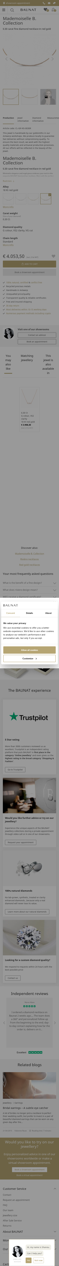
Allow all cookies (29, 650)
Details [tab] (29, 613)
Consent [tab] (10, 613)
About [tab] (48, 613)
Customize (27, 658)
